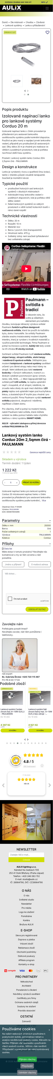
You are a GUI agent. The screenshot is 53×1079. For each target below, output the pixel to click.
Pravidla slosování (26, 1010)
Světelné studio (26, 899)
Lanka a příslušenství (35, 25)
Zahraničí (26, 1021)
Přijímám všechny (27, 1059)
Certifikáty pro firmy (26, 998)
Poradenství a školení (26, 990)
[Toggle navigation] (47, 8)
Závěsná (40, 22)
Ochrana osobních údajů (26, 1002)
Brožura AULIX (26, 924)
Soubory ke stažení (26, 1006)
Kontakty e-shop (26, 964)
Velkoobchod (26, 981)
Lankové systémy (13, 25)
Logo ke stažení (26, 912)
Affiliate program (26, 960)
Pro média (26, 908)
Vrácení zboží (26, 943)
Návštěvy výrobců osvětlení (26, 994)
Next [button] (49, 785)
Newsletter (26, 903)
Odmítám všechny (27, 1072)
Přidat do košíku (31, 482)
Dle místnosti (17, 22)
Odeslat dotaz (37, 609)
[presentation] (25, 90)
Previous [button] (3, 785)
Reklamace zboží (26, 947)
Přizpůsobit (27, 1066)
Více (44, 500)
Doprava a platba (26, 939)
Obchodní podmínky (26, 952)
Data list (8, 548)
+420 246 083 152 (30, 876)
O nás (26, 895)
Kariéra (26, 920)
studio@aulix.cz (30, 879)
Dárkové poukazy (26, 956)
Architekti (26, 985)
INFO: (43, 2)
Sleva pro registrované (26, 935)
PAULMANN (14, 509)
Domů (5, 22)
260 (29, 766)
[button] (24, 94)
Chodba (29, 22)
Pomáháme (26, 916)
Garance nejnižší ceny (40, 452)
